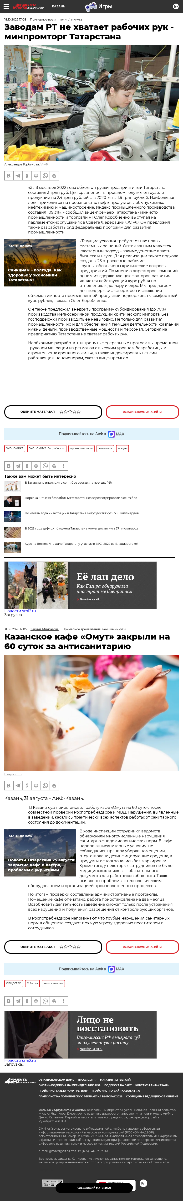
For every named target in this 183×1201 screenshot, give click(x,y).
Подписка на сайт (118, 1085)
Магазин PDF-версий (115, 1079)
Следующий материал (94, 1188)
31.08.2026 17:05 (15, 629)
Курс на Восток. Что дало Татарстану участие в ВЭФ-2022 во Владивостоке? (81, 543)
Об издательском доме (56, 1079)
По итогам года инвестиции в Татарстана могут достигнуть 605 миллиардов (82, 513)
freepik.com (13, 774)
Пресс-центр (87, 1079)
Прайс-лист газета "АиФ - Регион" (63, 1090)
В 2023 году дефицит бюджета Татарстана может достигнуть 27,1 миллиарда (81, 528)
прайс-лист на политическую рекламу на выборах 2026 (80, 1096)
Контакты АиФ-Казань (151, 1085)
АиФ (44, 164)
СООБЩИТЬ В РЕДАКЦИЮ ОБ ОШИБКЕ (152, 1096)
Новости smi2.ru (20, 611)
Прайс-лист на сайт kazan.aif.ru (116, 1090)
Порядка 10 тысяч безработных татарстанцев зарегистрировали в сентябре (81, 498)
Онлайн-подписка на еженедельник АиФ (70, 1085)
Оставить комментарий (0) (142, 411)
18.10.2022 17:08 (15, 19)
